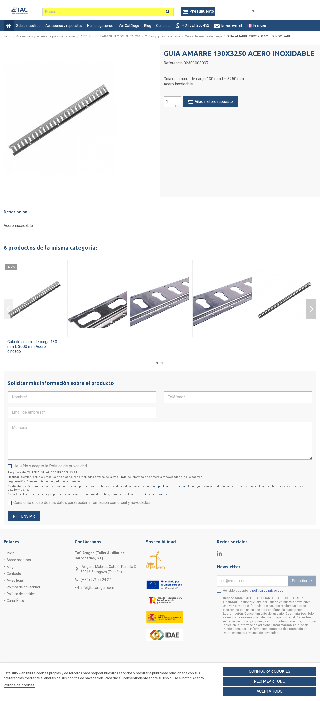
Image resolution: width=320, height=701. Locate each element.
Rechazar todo (270, 681)
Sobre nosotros (19, 560)
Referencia (173, 63)
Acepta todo (270, 691)
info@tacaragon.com (97, 588)
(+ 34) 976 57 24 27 (96, 580)
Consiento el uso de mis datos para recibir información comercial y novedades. (82, 502)
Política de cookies (21, 594)
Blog (10, 567)
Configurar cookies (269, 671)
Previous (9, 309)
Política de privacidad (23, 587)
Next (311, 309)
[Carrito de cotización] (198, 11)
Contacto (14, 574)
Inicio (11, 553)
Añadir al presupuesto (213, 101)
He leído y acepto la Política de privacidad (50, 466)
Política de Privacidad (263, 633)
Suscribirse (302, 580)
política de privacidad (172, 486)
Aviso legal (15, 580)
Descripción (16, 211)
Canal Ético (15, 601)
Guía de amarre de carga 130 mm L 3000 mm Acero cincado (32, 346)
